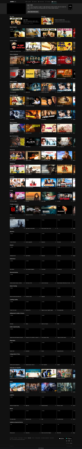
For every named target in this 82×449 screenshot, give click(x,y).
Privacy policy (37, 437)
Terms (33, 437)
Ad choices (52, 437)
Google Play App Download (69, 438)
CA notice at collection (45, 437)
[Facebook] (69, 441)
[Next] (72, 32)
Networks (54, 1)
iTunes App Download (62, 438)
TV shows (48, 1)
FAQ (10, 439)
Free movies (42, 1)
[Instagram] (66, 441)
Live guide (29, 1)
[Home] (13, 1)
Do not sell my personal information (18, 439)
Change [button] (71, 443)
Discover (35, 1)
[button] (33, 12)
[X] (71, 441)
